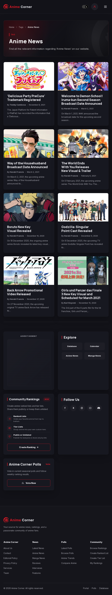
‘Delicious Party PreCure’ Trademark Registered (26, 98)
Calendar (94, 346)
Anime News (72, 356)
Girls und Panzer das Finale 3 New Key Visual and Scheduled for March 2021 (81, 294)
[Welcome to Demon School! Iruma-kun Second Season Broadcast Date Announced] (83, 76)
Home (11, 27)
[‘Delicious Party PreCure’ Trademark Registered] (29, 76)
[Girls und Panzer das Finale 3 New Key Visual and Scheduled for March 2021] (83, 270)
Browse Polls (67, 553)
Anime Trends (68, 558)
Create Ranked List (99, 553)
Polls (94, 588)
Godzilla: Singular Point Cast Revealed (76, 229)
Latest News (38, 548)
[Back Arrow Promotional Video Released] (29, 270)
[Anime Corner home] (18, 6)
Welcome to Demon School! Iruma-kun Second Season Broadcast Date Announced (82, 99)
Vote (48, 464)
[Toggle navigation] (105, 7)
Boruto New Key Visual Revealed (19, 229)
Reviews (36, 563)
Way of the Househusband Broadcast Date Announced (27, 165)
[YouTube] (90, 408)
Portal (86, 588)
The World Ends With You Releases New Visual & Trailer (76, 167)
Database (72, 346)
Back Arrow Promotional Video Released (25, 292)
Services (8, 568)
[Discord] (99, 408)
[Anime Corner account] (94, 6)
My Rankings (96, 563)
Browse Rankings (98, 548)
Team (6, 573)
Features (36, 573)
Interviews (37, 568)
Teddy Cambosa (18, 105)
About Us (8, 548)
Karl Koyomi (70, 303)
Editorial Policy (11, 558)
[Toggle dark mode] (85, 6)
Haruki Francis (71, 109)
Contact (7, 553)
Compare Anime (69, 563)
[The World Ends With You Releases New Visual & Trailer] (83, 143)
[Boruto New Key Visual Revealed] (29, 207)
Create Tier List (97, 558)
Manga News (94, 356)
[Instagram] (82, 408)
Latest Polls (66, 548)
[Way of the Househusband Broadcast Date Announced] (29, 143)
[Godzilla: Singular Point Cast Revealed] (83, 207)
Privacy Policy (10, 563)
